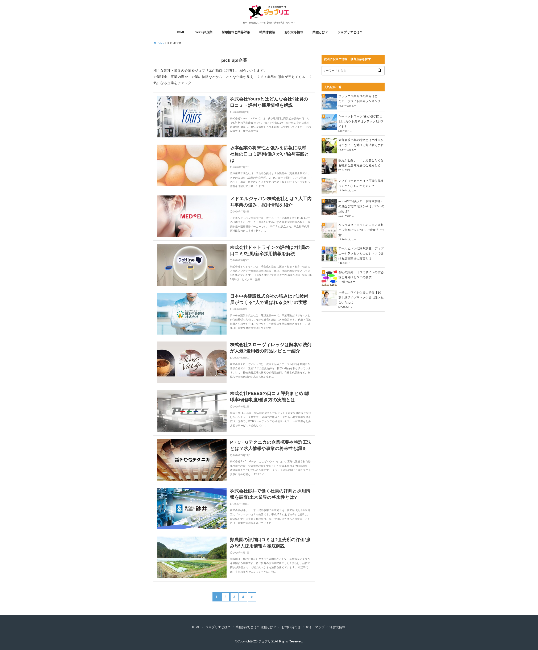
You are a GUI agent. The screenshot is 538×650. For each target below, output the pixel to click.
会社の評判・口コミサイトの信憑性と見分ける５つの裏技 (361, 274)
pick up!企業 (203, 32)
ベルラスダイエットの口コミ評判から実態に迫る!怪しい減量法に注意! (361, 230)
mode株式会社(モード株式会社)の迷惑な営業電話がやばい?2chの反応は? (361, 206)
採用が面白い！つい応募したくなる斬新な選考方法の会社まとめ (361, 163)
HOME (180, 32)
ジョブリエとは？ (350, 32)
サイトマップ (315, 627)
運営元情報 (337, 627)
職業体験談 (267, 32)
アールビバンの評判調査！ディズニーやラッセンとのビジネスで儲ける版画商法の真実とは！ (361, 253)
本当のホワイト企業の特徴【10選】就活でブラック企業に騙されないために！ (361, 297)
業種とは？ (320, 32)
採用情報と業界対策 (236, 32)
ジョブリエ (266, 641)
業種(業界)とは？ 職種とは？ (256, 627)
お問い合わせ (291, 627)
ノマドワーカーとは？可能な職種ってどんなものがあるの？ (361, 183)
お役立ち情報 (293, 32)
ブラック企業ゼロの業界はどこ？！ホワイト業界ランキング (359, 98)
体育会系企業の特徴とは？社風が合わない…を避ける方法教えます (361, 142)
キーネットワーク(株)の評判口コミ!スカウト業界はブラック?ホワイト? (360, 121)
